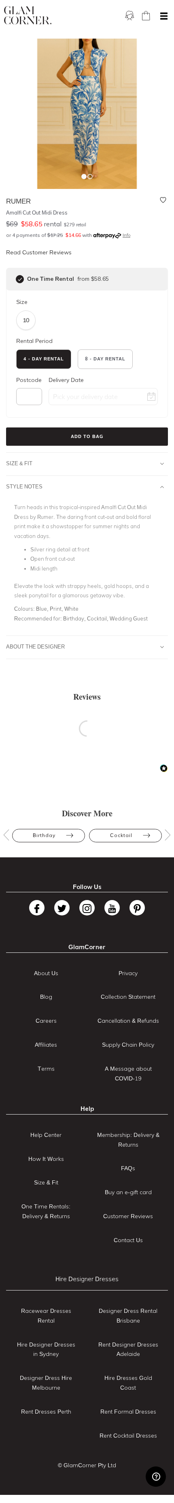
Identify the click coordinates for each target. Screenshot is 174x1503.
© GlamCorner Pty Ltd (87, 1465)
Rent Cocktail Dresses (128, 1435)
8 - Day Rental (105, 359)
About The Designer (35, 646)
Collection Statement (128, 996)
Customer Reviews (128, 1216)
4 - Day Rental (43, 359)
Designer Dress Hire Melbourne (46, 1382)
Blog (46, 996)
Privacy (128, 973)
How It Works (46, 1158)
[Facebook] (37, 907)
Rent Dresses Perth (46, 1411)
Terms (46, 1068)
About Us (46, 973)
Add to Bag (87, 436)
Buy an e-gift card (128, 1192)
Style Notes (24, 486)
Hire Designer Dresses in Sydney (46, 1349)
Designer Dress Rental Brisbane (128, 1315)
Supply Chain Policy (128, 1044)
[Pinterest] (137, 907)
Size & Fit (19, 463)
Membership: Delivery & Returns (128, 1139)
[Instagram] (87, 907)
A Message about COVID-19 (128, 1073)
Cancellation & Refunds (128, 1020)
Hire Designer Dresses (87, 1279)
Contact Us (128, 1240)
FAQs (128, 1168)
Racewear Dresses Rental (46, 1315)
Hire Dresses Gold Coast (128, 1382)
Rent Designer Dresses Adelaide (128, 1349)
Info (126, 235)
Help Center (46, 1135)
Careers (46, 1020)
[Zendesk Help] (156, 1476)
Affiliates (46, 1044)
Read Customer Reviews (39, 252)
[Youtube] (112, 907)
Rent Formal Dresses (128, 1411)
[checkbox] (20, 279)
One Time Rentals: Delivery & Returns (45, 1211)
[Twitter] (62, 907)
